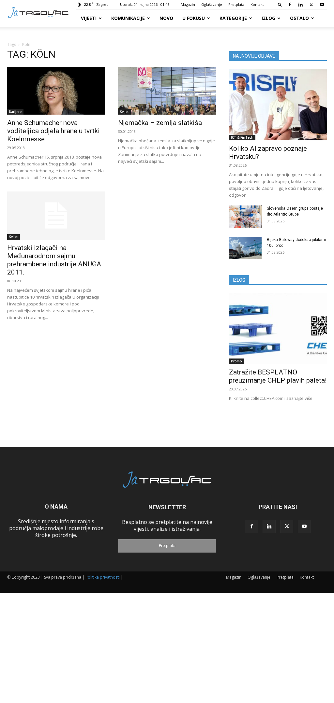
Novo (166, 18)
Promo (236, 361)
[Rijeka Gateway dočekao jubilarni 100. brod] (245, 248)
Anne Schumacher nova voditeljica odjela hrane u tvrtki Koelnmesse (53, 131)
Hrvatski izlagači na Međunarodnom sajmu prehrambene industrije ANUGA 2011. (54, 260)
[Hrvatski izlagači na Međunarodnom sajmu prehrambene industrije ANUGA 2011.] (56, 215)
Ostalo (299, 18)
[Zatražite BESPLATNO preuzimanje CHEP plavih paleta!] (278, 328)
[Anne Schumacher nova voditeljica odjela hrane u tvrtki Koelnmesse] (56, 91)
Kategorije (233, 18)
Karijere (15, 111)
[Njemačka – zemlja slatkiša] (167, 91)
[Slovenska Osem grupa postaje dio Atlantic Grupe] (245, 216)
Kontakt (257, 4)
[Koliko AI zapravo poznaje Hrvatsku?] (278, 104)
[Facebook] (290, 4)
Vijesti (89, 18)
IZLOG (239, 280)
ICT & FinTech (242, 137)
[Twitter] (311, 4)
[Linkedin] (300, 4)
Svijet (124, 111)
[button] (280, 4)
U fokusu (193, 18)
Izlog (268, 18)
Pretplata (236, 4)
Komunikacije (128, 18)
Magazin (188, 4)
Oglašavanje (211, 4)
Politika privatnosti (102, 577)
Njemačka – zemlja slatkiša (160, 123)
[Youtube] (322, 4)
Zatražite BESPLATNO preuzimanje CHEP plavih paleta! (277, 376)
